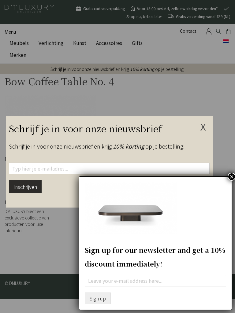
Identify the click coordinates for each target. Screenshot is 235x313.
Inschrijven (25, 186)
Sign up (98, 298)
